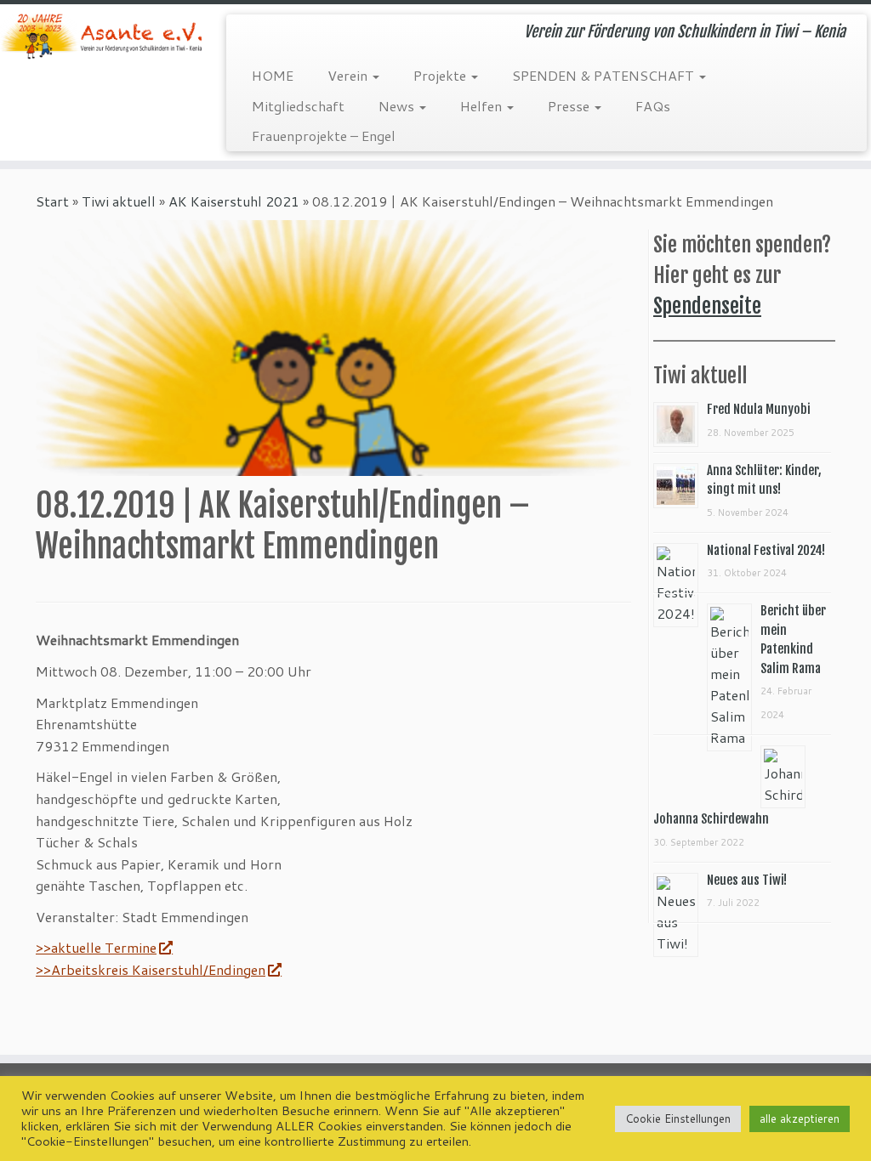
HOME (272, 75)
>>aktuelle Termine (96, 947)
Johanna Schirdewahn (711, 819)
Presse (570, 106)
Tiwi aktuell (119, 201)
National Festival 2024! (766, 550)
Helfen (482, 106)
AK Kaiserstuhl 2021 (233, 201)
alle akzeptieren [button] (800, 1118)
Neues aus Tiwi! (747, 880)
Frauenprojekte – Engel (324, 135)
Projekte (441, 75)
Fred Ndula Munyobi (759, 409)
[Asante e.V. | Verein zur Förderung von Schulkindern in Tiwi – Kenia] (102, 36)
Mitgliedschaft (298, 106)
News (398, 106)
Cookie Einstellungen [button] (678, 1118)
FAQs (652, 106)
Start (52, 201)
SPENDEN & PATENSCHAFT (604, 75)
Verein (349, 75)
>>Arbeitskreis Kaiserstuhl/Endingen (150, 969)
